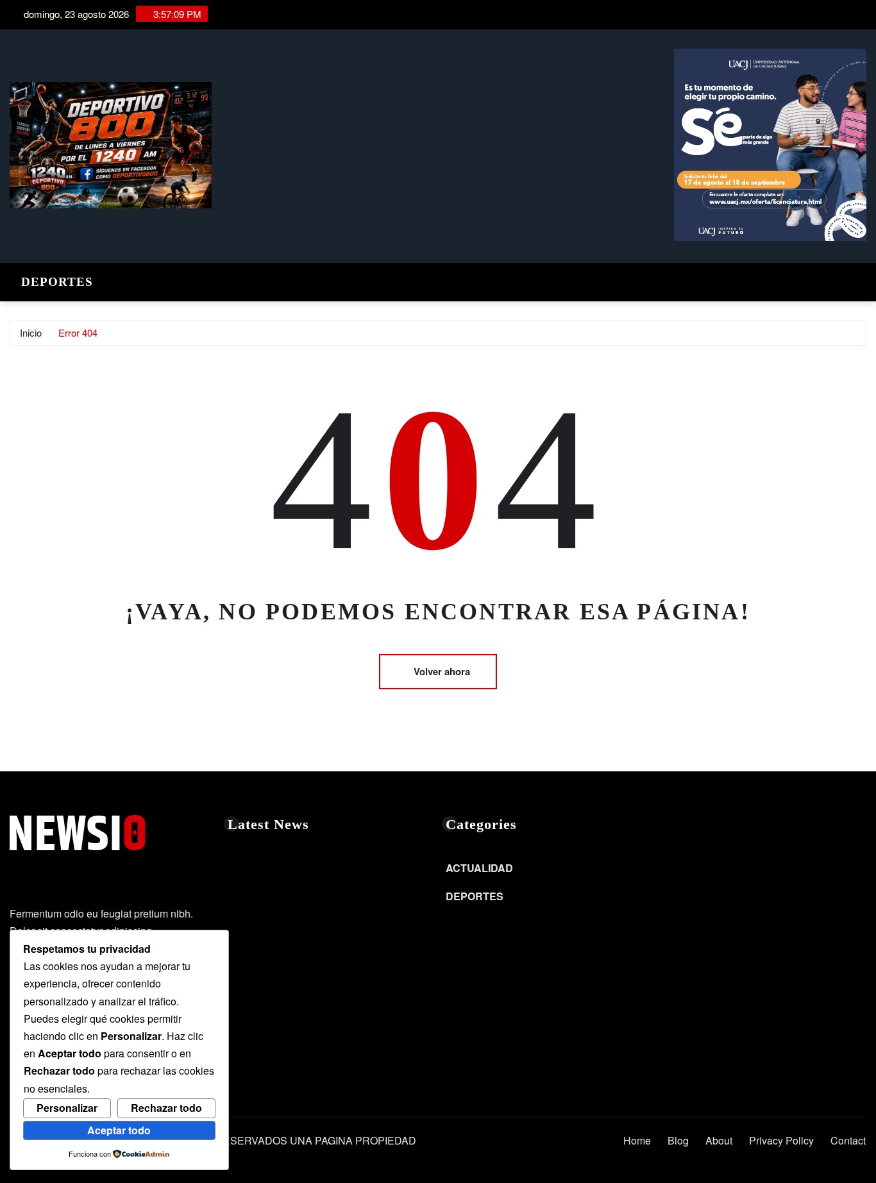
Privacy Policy (781, 1140)
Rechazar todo (166, 1107)
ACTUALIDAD (479, 867)
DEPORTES (57, 282)
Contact (848, 1140)
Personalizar (67, 1107)
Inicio (31, 332)
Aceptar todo (119, 1130)
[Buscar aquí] (862, 278)
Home (637, 1140)
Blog (678, 1140)
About (718, 1140)
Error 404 (77, 332)
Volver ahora (442, 671)
